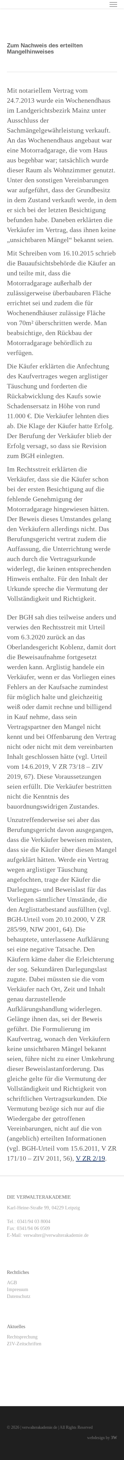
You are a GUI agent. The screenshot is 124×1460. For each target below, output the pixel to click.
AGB (12, 1282)
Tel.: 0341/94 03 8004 (28, 1221)
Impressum (17, 1289)
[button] (113, 4)
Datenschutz (18, 1296)
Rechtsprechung (22, 1336)
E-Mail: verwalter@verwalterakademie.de (48, 1235)
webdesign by (102, 1437)
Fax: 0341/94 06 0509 (28, 1228)
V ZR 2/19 (90, 1158)
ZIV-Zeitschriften (24, 1343)
